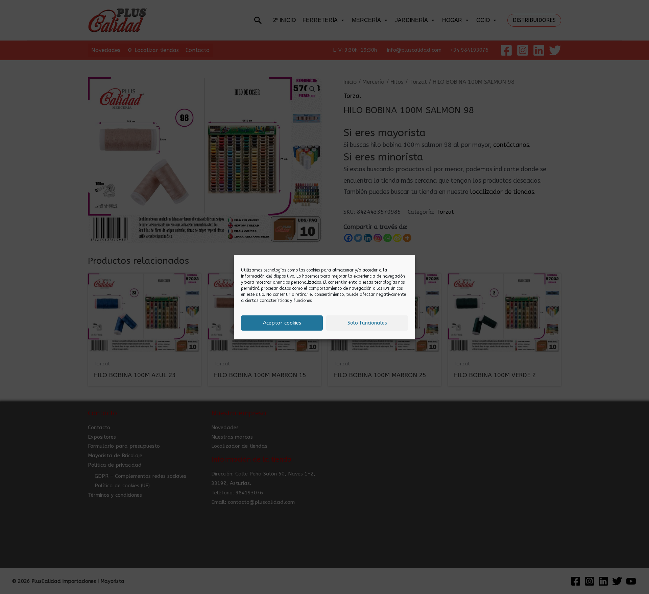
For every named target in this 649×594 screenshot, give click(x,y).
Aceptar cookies (282, 323)
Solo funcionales (367, 323)
